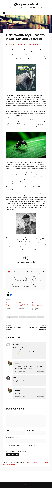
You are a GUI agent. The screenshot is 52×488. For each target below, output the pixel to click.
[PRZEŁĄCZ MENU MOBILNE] (4, 13)
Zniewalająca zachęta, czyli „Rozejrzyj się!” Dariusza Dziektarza (11, 304)
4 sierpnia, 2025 (22, 44)
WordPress (22, 484)
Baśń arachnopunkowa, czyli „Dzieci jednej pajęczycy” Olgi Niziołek (24, 304)
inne (36, 181)
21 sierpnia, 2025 (19, 356)
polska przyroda (31, 317)
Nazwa (8, 430)
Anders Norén (35, 484)
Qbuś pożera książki (26, 4)
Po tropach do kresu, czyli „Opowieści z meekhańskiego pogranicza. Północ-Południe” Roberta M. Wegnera (38, 304)
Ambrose (16, 344)
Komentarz (9, 414)
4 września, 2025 (20, 396)
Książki (32, 44)
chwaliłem (21, 50)
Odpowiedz (41, 356)
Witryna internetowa (12, 437)
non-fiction (22, 317)
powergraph (40, 317)
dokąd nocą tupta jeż (12, 317)
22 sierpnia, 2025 (20, 371)
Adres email (30, 430)
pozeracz (12, 44)
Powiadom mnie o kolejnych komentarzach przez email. (18, 448)
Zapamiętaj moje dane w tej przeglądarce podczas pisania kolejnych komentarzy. (23, 445)
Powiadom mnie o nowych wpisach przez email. (17, 451)
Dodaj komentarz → (40, 337)
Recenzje (37, 44)
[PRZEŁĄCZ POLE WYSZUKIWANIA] (48, 13)
